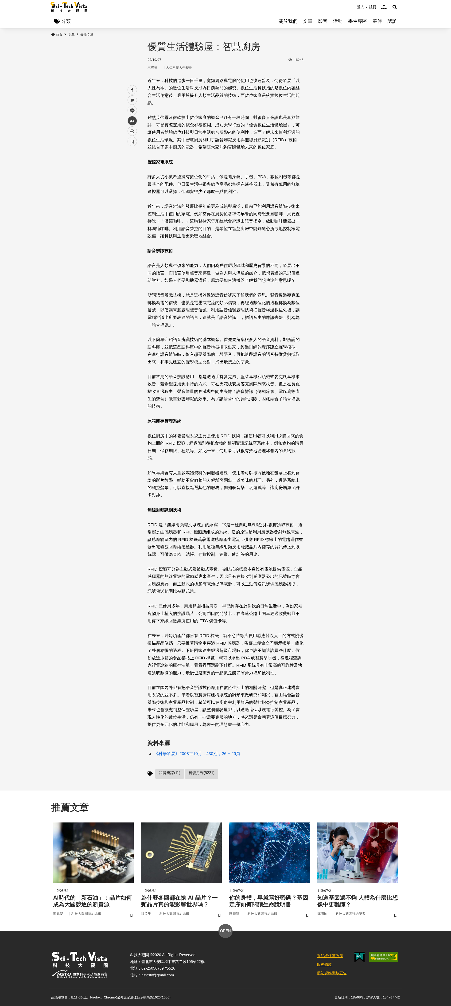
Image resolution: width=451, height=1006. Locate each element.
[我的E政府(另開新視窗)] (359, 957)
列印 (132, 131)
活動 (337, 21)
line (131, 111)
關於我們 (288, 21)
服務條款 (324, 965)
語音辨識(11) (169, 773)
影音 (322, 21)
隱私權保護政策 (330, 956)
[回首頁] (69, 7)
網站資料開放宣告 (332, 973)
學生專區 (357, 21)
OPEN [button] (225, 931)
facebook (132, 90)
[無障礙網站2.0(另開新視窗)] (383, 957)
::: (353, 6)
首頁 (59, 34)
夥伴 (377, 21)
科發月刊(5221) (201, 773)
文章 (307, 21)
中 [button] (132, 121)
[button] (395, 7)
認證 (392, 21)
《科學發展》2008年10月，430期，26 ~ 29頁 (197, 753)
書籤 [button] (132, 141)
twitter (132, 100)
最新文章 (86, 34)
